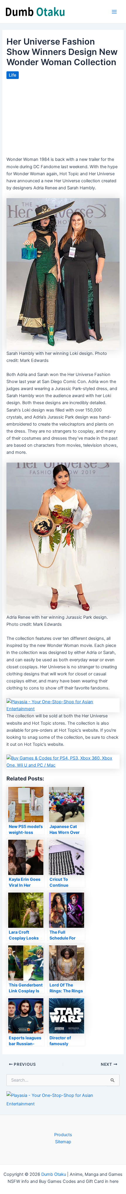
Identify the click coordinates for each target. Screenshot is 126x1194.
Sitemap (63, 1141)
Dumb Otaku (53, 1174)
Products (63, 1134)
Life (12, 75)
